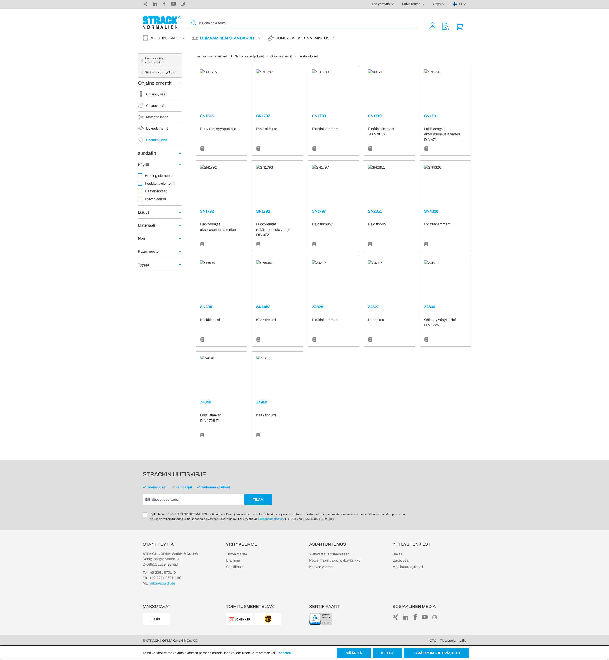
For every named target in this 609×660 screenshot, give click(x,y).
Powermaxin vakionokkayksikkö (334, 560)
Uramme (233, 560)
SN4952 (263, 307)
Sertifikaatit (234, 567)
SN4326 (431, 211)
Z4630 (429, 307)
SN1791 (431, 116)
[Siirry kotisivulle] (162, 22)
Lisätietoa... (285, 653)
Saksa (398, 554)
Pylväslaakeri (155, 199)
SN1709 (319, 116)
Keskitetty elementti (160, 183)
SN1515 (207, 116)
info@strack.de (162, 583)
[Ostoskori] (459, 25)
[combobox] (307, 23)
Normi (143, 238)
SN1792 (207, 211)
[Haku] (194, 23)
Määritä (354, 653)
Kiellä (387, 653)
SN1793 (263, 211)
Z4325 (317, 307)
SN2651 (375, 211)
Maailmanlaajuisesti (408, 567)
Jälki (462, 640)
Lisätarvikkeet (156, 191)
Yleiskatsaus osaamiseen (329, 554)
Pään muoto (148, 251)
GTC (432, 640)
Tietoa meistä (236, 554)
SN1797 (319, 211)
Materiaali (146, 225)
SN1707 (263, 116)
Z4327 (373, 307)
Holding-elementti (158, 176)
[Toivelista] (445, 25)
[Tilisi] (432, 25)
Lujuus (143, 212)
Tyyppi (143, 264)
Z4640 (205, 402)
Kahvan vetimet (321, 567)
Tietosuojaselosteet (271, 519)
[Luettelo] (202, 149)
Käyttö (143, 165)
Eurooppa (400, 560)
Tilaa (258, 499)
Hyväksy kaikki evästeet (437, 653)
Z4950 (261, 402)
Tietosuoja (448, 640)
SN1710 (375, 116)
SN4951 (207, 307)
